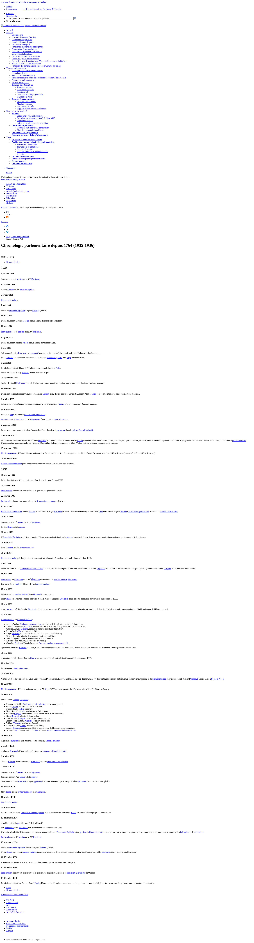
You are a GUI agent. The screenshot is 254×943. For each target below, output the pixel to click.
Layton (50, 730)
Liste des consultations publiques (30, 130)
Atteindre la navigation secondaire (32, 2)
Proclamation (6, 491)
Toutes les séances (24, 87)
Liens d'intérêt (12, 902)
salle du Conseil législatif (82, 430)
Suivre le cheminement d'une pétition (32, 123)
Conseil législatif (53, 741)
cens (19, 823)
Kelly (12, 414)
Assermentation (7, 619)
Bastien (124, 511)
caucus (9, 609)
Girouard (37, 594)
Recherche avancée (14, 21)
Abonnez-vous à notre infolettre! (14, 894)
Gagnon (17, 714)
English (9, 931)
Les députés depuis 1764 (22, 40)
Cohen (33, 658)
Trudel (8, 792)
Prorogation (6, 332)
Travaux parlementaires (16, 68)
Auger (22, 711)
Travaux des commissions (23, 99)
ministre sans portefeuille (34, 414)
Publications (11, 196)
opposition (37, 781)
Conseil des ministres (169, 511)
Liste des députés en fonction (24, 37)
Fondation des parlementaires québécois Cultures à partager (36, 66)
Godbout (18, 584)
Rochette (58, 511)
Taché (73, 812)
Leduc (23, 725)
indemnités (9, 827)
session (20, 279)
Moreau (9, 357)
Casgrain (9, 548)
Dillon (61, 404)
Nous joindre (11, 16)
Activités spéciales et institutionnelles (32, 151)
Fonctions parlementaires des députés (27, 47)
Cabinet (20, 619)
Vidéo (8, 137)
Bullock (43, 847)
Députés (9, 32)
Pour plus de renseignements (13, 179)
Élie (15, 730)
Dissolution (6, 420)
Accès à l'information (15, 912)
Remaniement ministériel (11, 464)
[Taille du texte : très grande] (10, 215)
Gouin (80, 440)
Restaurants (11, 188)
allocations (23, 827)
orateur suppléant (27, 290)
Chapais (11, 761)
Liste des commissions (26, 101)
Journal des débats (19, 73)
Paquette (28, 721)
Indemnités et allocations (22, 54)
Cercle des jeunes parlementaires (25, 59)
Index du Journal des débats (23, 75)
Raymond (14, 741)
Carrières (10, 13)
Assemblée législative (12, 537)
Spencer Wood (217, 679)
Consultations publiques (22, 125)
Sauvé (22, 777)
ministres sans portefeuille (58, 643)
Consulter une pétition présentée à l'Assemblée (36, 118)
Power (25, 343)
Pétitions (15, 113)
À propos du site (13, 921)
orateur (22, 527)
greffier (83, 832)
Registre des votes (24, 97)
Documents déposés (25, 90)
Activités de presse (25, 149)
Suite (8, 888)
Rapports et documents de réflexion (31, 109)
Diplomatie (11, 200)
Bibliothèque (11, 193)
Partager (4, 222)
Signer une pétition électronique (30, 116)
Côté (101, 511)
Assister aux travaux (20, 82)
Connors (42, 643)
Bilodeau (16, 728)
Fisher (21, 709)
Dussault (15, 716)
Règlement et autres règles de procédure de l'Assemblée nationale (39, 78)
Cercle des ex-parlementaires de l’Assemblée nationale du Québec (39, 61)
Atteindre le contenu (9, 2)
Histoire (9, 203)
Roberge (35, 310)
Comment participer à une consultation (33, 128)
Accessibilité (11, 910)
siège (69, 357)
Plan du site (11, 907)
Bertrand (24, 629)
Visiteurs (10, 186)
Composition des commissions (24, 49)
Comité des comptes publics (31, 568)
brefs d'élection (60, 420)
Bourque (21, 718)
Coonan (35, 730)
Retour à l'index (13, 262)
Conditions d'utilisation (16, 923)
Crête (94, 394)
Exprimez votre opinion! (16, 111)
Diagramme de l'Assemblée (17, 236)
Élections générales (9, 453)
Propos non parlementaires (23, 80)
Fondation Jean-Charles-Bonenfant (26, 63)
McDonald (20, 383)
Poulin (37, 883)
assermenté (34, 353)
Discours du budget (9, 300)
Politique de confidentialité (17, 926)
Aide (8, 905)
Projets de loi (22, 92)
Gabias (26, 321)
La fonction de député (21, 44)
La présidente (17, 35)
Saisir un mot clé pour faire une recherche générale (27, 18)
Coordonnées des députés (22, 42)
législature (35, 279)
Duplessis (42, 440)
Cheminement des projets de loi (30, 94)
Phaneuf (25, 372)
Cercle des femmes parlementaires (26, 56)
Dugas (10, 527)
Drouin (15, 706)
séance (69, 537)
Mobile (9, 928)
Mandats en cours (24, 104)
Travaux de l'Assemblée (22, 85)
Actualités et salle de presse (17, 191)
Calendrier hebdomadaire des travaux (27, 70)
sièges (46, 689)
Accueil (9, 30)
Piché (58, 368)
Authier (10, 290)
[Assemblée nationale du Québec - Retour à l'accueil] (23, 25)
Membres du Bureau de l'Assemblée (27, 51)
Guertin (46, 394)
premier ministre (239, 440)
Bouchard (22, 353)
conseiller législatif (17, 310)
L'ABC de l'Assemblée (16, 184)
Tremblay (17, 723)
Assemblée (40, 792)
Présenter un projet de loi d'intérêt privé (30, 135)
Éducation (10, 198)
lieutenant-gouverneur (46, 501)
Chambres (18, 420)
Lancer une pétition (25, 120)
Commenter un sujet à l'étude (25, 132)
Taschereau (72, 579)
